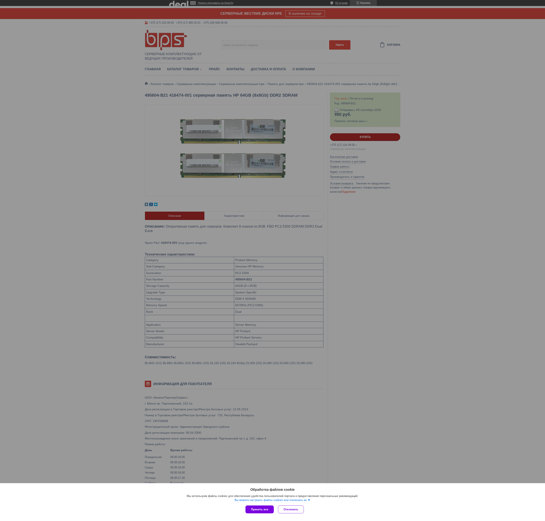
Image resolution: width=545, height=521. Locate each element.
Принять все (259, 509)
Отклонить (291, 509)
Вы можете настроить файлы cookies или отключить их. (271, 500)
